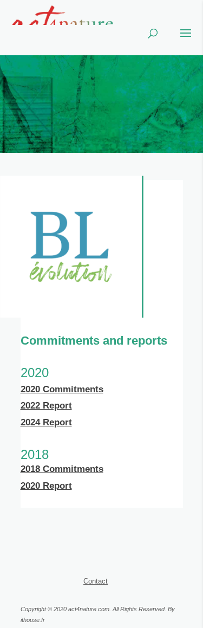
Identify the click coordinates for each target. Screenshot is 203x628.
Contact (95, 581)
